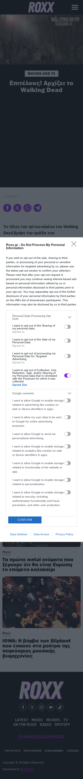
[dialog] (41, 389)
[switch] (67, 327)
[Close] (75, 245)
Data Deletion (18, 534)
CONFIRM (25, 519)
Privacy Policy (64, 534)
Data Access (41, 534)
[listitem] (41, 317)
